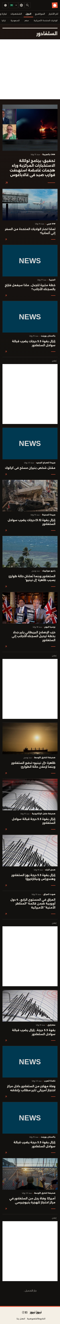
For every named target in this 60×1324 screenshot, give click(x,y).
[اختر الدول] (21, 5)
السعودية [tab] (15, 21)
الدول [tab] (28, 14)
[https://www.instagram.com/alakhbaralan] (23, 1312)
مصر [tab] (26, 21)
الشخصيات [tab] (16, 14)
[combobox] (13, 5)
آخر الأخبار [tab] (53, 14)
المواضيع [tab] (40, 14)
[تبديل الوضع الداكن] (5, 5)
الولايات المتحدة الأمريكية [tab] (46, 21)
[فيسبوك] (26, 1312)
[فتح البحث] (27, 5)
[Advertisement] (30, 69)
